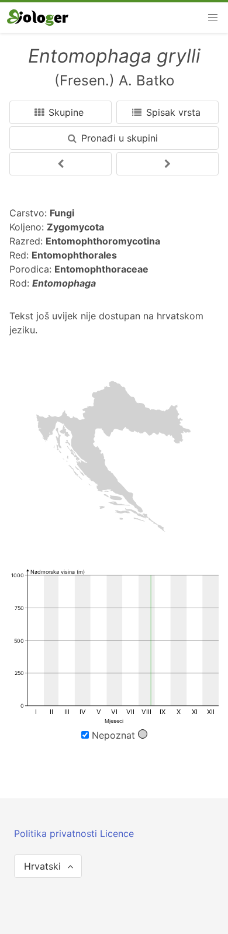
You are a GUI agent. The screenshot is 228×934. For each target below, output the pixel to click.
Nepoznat (113, 735)
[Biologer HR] (37, 17)
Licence (117, 833)
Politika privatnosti (57, 833)
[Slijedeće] (60, 163)
